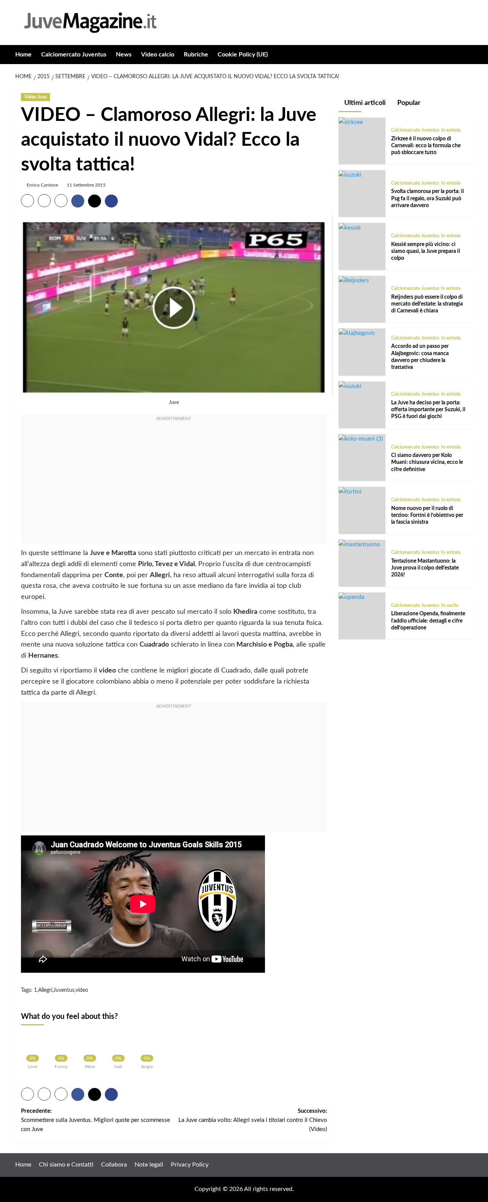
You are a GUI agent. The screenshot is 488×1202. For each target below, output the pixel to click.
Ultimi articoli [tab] (364, 103)
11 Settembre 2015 (86, 185)
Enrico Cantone (42, 185)
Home (23, 54)
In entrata (451, 130)
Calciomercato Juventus (73, 54)
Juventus (63, 990)
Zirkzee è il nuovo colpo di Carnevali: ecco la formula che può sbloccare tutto (426, 145)
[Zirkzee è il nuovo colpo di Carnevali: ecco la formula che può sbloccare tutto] (351, 122)
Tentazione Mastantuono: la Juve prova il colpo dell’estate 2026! (425, 567)
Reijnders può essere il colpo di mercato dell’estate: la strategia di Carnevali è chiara (427, 304)
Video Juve (35, 97)
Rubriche (196, 54)
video (81, 990)
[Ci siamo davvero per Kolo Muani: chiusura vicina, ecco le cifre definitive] (361, 439)
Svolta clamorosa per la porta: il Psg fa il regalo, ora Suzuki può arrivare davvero (427, 198)
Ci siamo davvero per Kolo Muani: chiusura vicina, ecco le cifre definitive (427, 462)
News (124, 54)
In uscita (449, 605)
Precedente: (95, 1120)
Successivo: (252, 1120)
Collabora (114, 1165)
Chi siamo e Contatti (66, 1165)
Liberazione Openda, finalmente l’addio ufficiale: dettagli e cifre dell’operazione (428, 620)
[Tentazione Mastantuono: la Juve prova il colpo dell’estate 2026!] (359, 544)
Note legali (149, 1165)
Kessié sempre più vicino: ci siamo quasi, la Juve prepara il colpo (425, 251)
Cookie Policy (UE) (243, 54)
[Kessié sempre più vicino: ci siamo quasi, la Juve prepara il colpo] (350, 227)
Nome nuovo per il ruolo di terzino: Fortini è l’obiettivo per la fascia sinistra (427, 515)
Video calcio (157, 54)
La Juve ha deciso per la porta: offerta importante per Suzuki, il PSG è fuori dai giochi (428, 409)
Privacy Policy (190, 1165)
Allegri (45, 990)
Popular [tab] (408, 103)
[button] (468, 54)
